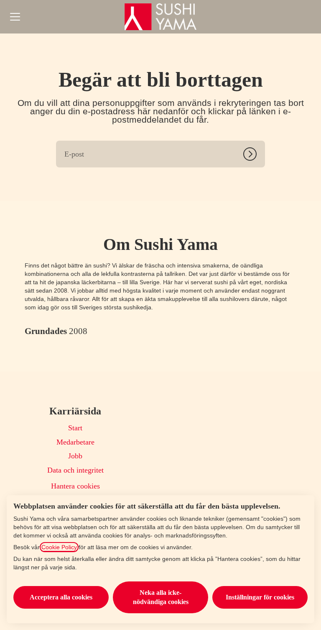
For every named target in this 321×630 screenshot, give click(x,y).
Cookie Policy (59, 547)
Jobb (75, 456)
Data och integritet (75, 470)
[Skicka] (254, 154)
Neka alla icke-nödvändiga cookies (161, 597)
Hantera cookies (75, 486)
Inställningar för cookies (260, 597)
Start (75, 428)
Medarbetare (75, 442)
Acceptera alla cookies (61, 597)
